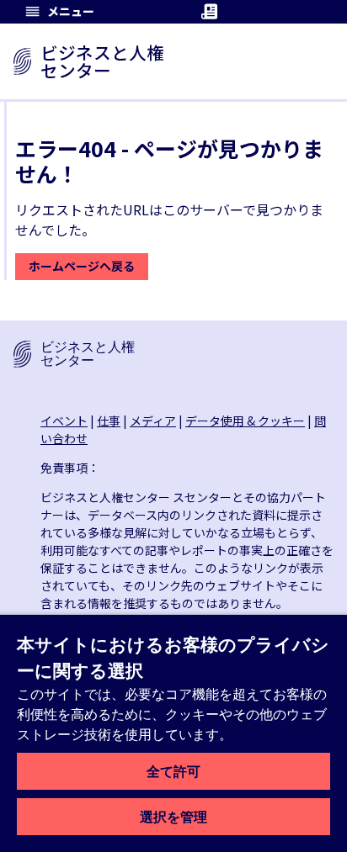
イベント (64, 420)
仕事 (108, 420)
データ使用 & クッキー (245, 420)
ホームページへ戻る (82, 265)
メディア (153, 420)
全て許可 (173, 771)
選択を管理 (173, 816)
